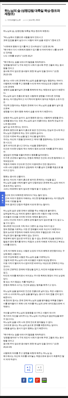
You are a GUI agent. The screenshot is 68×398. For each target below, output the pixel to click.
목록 (2, 199)
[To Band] (44, 378)
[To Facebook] (24, 378)
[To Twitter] (31, 378)
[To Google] (37, 378)
